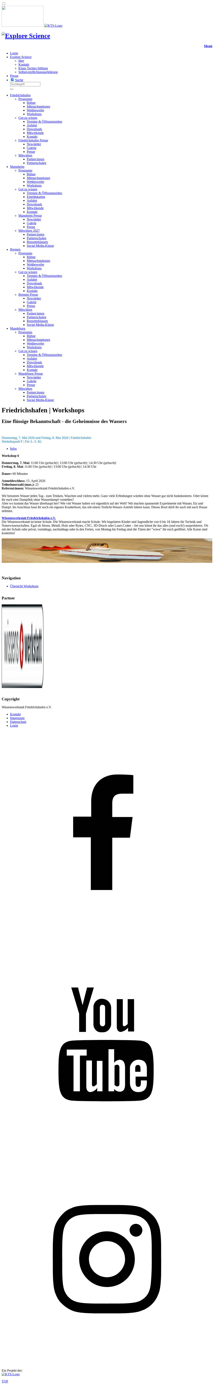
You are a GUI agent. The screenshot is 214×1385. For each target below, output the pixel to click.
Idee (21, 60)
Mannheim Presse (30, 215)
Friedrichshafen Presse (33, 140)
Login (14, 53)
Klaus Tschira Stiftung (33, 68)
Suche (19, 80)
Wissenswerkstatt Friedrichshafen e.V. (29, 518)
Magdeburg (17, 328)
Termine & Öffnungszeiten (44, 121)
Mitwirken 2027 (29, 230)
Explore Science (21, 57)
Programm (25, 99)
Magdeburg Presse (30, 373)
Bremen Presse (28, 294)
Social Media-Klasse (40, 245)
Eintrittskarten (36, 197)
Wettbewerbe (35, 110)
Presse (14, 76)
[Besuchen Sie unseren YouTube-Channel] (107, 1152)
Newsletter (34, 144)
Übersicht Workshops (24, 586)
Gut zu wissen (27, 118)
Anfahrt (32, 125)
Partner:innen (35, 159)
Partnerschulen (36, 163)
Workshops (34, 114)
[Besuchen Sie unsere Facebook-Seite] (107, 940)
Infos (13, 448)
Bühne (31, 102)
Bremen (15, 249)
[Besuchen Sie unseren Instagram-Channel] (107, 1363)
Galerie (31, 148)
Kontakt (23, 64)
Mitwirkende (35, 133)
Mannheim (17, 166)
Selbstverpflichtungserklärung (38, 72)
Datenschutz (18, 722)
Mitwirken (25, 155)
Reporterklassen (37, 242)
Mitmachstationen (38, 106)
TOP (5, 1381)
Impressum (17, 718)
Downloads (34, 129)
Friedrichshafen (20, 95)
